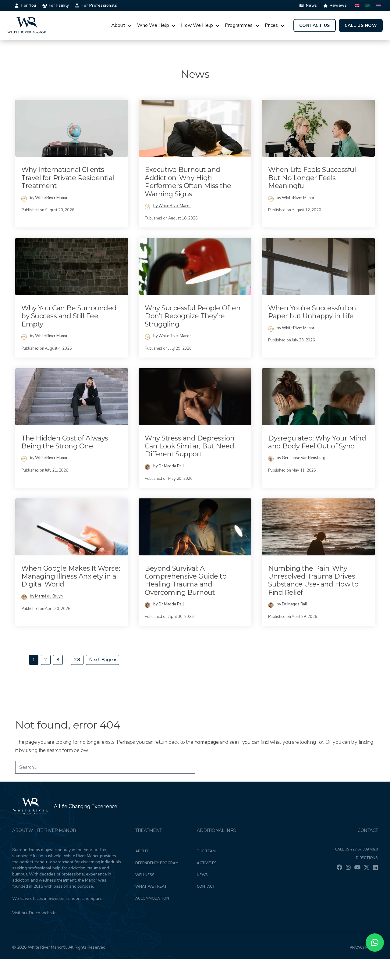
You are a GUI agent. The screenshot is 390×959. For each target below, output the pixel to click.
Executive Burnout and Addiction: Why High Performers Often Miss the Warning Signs (188, 182)
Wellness (144, 874)
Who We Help (153, 25)
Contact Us (314, 25)
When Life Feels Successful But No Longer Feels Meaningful (312, 178)
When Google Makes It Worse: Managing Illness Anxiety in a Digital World (70, 576)
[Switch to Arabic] (367, 5)
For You (28, 5)
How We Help (197, 25)
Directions (367, 857)
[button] (375, 942)
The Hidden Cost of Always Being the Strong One (64, 442)
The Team (206, 851)
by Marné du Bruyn (46, 596)
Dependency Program (156, 863)
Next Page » (102, 660)
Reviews (338, 5)
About (118, 25)
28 (78, 659)
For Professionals (99, 5)
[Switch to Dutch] (378, 5)
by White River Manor (49, 198)
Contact (206, 886)
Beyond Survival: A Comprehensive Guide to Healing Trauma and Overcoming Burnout (185, 580)
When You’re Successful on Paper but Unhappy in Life (312, 312)
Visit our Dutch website (34, 913)
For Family (59, 5)
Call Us (356, 849)
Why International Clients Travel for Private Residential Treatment (67, 178)
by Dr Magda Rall (168, 466)
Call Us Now (361, 25)
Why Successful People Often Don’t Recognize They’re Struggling (192, 316)
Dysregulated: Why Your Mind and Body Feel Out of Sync (317, 442)
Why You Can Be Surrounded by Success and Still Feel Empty (69, 316)
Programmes (239, 25)
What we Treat (151, 886)
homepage (206, 742)
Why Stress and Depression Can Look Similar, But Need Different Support (190, 446)
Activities (207, 863)
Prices (271, 25)
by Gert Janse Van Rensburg (301, 458)
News (311, 5)
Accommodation (152, 898)
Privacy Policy (364, 947)
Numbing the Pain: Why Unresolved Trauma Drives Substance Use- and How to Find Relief (313, 580)
